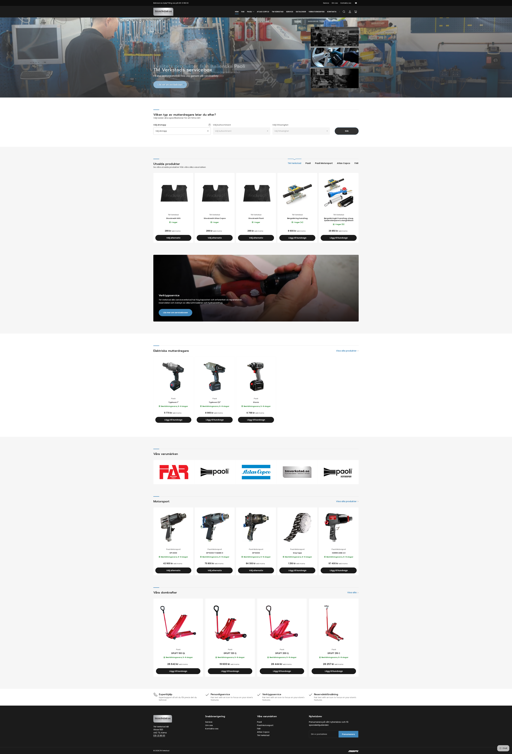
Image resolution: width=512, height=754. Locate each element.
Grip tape (297, 553)
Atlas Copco (263, 12)
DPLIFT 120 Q (230, 653)
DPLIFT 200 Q (282, 653)
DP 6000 (256, 553)
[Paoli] (215, 472)
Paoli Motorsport (324, 163)
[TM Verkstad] (297, 472)
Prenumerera (348, 734)
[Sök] (344, 12)
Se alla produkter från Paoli (171, 84)
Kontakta (331, 12)
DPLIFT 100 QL (178, 653)
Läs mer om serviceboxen (175, 312)
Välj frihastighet (280, 125)
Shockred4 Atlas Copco (215, 218)
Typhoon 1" (173, 402)
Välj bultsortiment (222, 125)
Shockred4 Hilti (173, 218)
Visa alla (352, 592)
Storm (256, 402)
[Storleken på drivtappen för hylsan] (209, 125)
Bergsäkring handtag (297, 218)
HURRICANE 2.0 (338, 553)
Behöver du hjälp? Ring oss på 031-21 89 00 (171, 3)
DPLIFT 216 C (334, 653)
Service (326, 3)
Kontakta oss (346, 3)
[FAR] (174, 472)
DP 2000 (173, 553)
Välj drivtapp (159, 125)
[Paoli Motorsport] (338, 472)
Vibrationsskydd (317, 12)
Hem (237, 12)
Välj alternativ (173, 238)
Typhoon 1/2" (215, 402)
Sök (347, 131)
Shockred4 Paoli (256, 218)
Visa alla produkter (346, 350)
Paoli (249, 12)
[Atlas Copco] (256, 472)
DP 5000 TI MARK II (214, 553)
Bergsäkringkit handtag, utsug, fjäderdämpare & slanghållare (338, 219)
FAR (242, 12)
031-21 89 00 (159, 735)
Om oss (335, 3)
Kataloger (301, 12)
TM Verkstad (277, 12)
